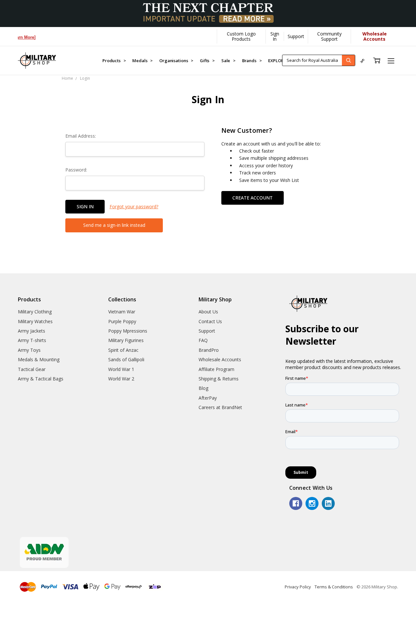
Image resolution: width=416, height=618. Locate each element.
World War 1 (121, 369)
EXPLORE (277, 60)
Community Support (329, 36)
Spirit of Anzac (123, 350)
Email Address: (80, 136)
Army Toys (29, 350)
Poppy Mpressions (127, 331)
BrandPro (209, 350)
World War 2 (121, 379)
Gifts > (207, 60)
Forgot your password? (134, 206)
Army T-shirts (32, 340)
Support (296, 36)
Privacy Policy (298, 587)
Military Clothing (35, 312)
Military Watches (35, 321)
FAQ (203, 340)
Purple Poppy (122, 321)
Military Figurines (126, 340)
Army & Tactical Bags (40, 379)
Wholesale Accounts (220, 359)
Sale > (228, 60)
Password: (76, 170)
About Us (208, 312)
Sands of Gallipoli (126, 359)
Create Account (252, 198)
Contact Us (210, 321)
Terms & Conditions (334, 587)
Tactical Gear (32, 369)
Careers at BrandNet (220, 407)
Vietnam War (121, 312)
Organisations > (176, 60)
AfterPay (208, 398)
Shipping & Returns (219, 379)
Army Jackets (31, 331)
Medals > (142, 60)
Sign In (274, 36)
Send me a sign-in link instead (114, 225)
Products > (114, 60)
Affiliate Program (216, 369)
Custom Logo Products (241, 36)
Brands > (252, 60)
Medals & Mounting (38, 359)
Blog (203, 388)
